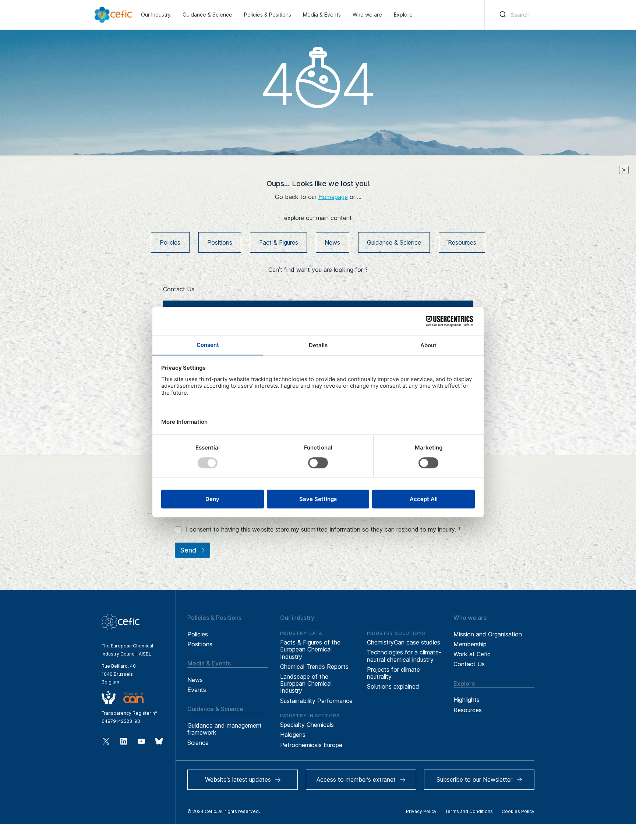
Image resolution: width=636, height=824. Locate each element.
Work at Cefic (472, 654)
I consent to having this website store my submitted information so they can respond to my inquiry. (323, 529)
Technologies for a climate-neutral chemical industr (404, 656)
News (332, 242)
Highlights (466, 699)
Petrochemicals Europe (311, 745)
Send (188, 550)
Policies (170, 242)
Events (196, 689)
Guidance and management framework (224, 729)
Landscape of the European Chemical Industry (306, 683)
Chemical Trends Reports (314, 666)
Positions (219, 242)
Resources (462, 242)
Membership (470, 644)
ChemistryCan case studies (403, 642)
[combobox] (513, 14)
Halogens (292, 734)
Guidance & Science (394, 242)
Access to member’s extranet (356, 779)
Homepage (333, 196)
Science (198, 742)
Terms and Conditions (469, 811)
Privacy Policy (421, 811)
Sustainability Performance (316, 700)
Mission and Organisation (487, 634)
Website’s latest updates (238, 779)
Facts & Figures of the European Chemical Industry (310, 649)
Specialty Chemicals (307, 724)
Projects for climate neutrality (393, 673)
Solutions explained (393, 686)
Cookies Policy (518, 811)
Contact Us (469, 664)
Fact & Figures (278, 242)
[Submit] (502, 15)
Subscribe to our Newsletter (474, 779)
